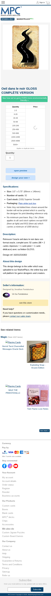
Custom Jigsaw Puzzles (13, 532)
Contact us (7, 546)
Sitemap (6, 572)
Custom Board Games (12, 536)
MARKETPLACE (25, 19)
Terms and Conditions (12, 564)
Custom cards (8, 506)
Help (4, 553)
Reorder (6, 492)
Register (6, 488)
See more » (44, 431)
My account (7, 477)
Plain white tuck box (27, 203)
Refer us (6, 575)
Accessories (8, 524)
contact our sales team (20, 316)
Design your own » (21, 178)
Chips (5, 521)
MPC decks (8, 517)
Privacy (5, 568)
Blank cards (7, 513)
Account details (9, 481)
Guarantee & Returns (12, 561)
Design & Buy (7, 19)
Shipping (6, 557)
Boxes (5, 509)
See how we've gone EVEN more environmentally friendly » (24, 99)
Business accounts (11, 496)
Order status (8, 485)
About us (6, 550)
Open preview (20, 170)
